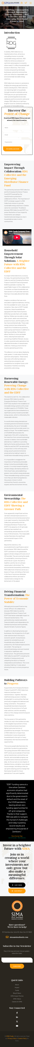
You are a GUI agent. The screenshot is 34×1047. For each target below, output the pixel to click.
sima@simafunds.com (19, 937)
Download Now (13, 149)
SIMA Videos (17, 999)
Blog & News (17, 993)
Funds (17, 990)
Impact (17, 987)
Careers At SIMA (17, 1001)
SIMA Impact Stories (17, 996)
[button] (17, 885)
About (17, 984)
